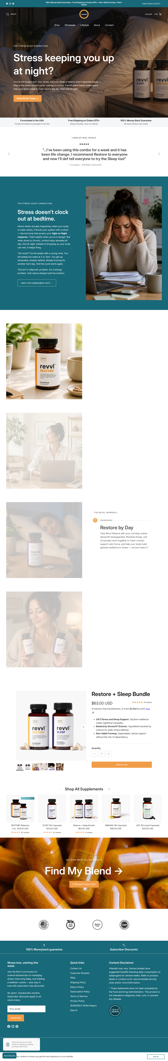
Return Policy (77, 987)
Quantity (96, 748)
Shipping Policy (78, 982)
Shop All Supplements (84, 789)
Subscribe (16, 1018)
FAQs (72, 977)
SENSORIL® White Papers (83, 1005)
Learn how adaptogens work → (37, 283)
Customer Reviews (79, 973)
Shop (57, 25)
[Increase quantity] (109, 754)
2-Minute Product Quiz (84, 884)
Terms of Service (78, 996)
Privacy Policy (77, 1001)
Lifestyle (84, 25)
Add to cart (122, 764)
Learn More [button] (79, 1056)
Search (73, 1010)
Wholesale (70, 25)
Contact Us (76, 968)
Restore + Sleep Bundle (121, 694)
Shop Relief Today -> (27, 98)
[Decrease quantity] (95, 754)
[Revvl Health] (84, 14)
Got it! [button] (156, 1057)
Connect (109, 25)
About (97, 25)
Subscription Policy (80, 991)
